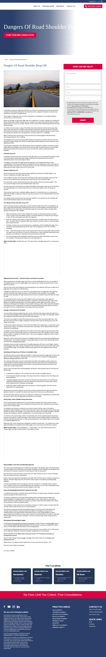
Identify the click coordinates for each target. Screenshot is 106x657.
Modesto (38, 574)
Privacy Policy (8, 635)
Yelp (29, 538)
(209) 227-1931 (39, 581)
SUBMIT (83, 120)
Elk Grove (81, 574)
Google (23, 538)
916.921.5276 (95, 614)
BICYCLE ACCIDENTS (58, 616)
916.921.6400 (94, 6)
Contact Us (71, 6)
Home (6, 59)
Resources (60, 6)
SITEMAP (92, 624)
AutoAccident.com (51, 523)
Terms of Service (20, 635)
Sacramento (18, 574)
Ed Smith (8, 523)
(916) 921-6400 (18, 581)
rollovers (6, 481)
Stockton (59, 574)
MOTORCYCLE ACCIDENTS (60, 614)
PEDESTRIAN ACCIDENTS (59, 618)
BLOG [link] (90, 622)
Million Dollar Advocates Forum (26, 533)
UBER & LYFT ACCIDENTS (59, 625)
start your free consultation (20, 35)
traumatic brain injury (19, 341)
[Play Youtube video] (31, 260)
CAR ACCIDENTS (57, 610)
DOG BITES (55, 623)
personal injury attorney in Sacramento (23, 523)
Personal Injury (48, 6)
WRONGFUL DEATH (58, 621)
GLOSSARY (92, 626)
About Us (36, 6)
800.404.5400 (98, 612)
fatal (10, 346)
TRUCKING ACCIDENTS (59, 612)
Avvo (19, 538)
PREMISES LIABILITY (58, 627)
